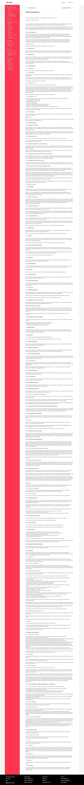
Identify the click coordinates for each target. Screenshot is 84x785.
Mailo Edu (9, 62)
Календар (9, 29)
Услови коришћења (11, 14)
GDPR (27, 479)
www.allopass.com (33, 446)
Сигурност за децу (11, 50)
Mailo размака (10, 58)
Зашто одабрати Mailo (12, 8)
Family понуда (10, 45)
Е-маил (9, 24)
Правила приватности (12, 16)
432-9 (29, 480)
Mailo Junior (9, 49)
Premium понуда (11, 42)
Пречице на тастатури (12, 38)
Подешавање (10, 32)
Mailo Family (10, 59)
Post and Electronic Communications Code (61, 480)
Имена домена (10, 66)
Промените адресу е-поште (13, 22)
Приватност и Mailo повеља (13, 9)
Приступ (9, 23)
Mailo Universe (10, 69)
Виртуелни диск (11, 27)
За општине (10, 64)
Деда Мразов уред (11, 53)
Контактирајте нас (11, 13)
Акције (9, 33)
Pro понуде (10, 46)
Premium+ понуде (11, 43)
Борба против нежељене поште (12, 35)
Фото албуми (10, 28)
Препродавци (10, 68)
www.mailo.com (62, 25)
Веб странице (10, 67)
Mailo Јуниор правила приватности (12, 55)
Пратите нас (10, 12)
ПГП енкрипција (11, 36)
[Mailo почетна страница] (9, 2)
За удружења (10, 63)
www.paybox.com (50, 434)
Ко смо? (9, 11)
